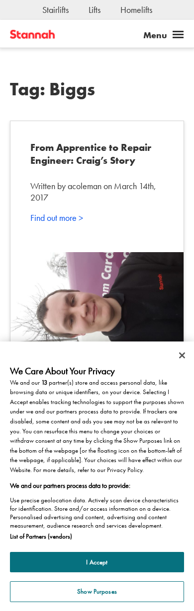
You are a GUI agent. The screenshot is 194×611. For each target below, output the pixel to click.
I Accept (96, 562)
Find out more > (56, 217)
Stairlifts (55, 9)
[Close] (182, 355)
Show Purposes (97, 591)
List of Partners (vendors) (41, 536)
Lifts (94, 9)
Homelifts (136, 9)
